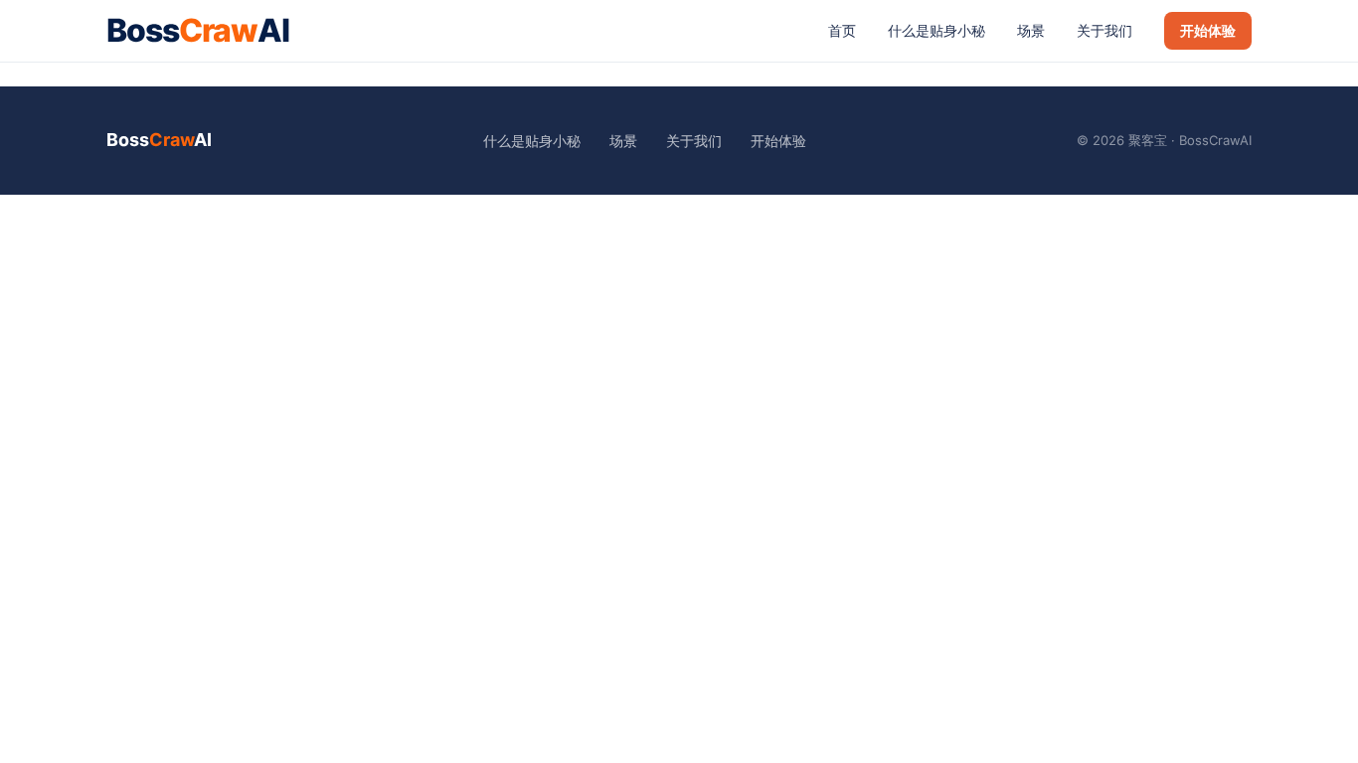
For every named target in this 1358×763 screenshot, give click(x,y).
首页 (842, 30)
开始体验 (1208, 30)
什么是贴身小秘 (936, 30)
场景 (1031, 30)
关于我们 (1104, 30)
